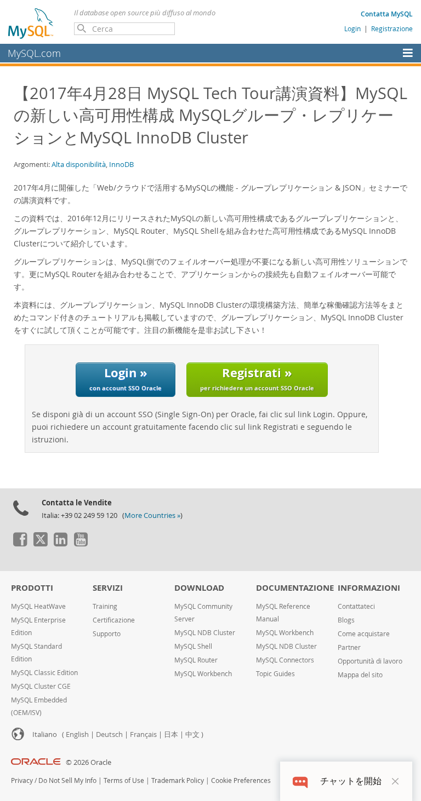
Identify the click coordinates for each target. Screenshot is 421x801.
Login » (125, 378)
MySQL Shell (193, 646)
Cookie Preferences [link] (241, 780)
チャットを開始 (351, 781)
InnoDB (121, 164)
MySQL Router (196, 660)
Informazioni (369, 587)
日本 (171, 734)
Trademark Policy (177, 780)
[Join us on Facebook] (20, 543)
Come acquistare (364, 634)
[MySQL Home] (31, 23)
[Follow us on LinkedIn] (60, 543)
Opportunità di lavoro (370, 661)
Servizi (108, 587)
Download (199, 587)
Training (105, 606)
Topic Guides (275, 674)
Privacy (22, 780)
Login (352, 28)
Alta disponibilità (79, 164)
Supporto (107, 634)
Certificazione (114, 620)
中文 (192, 734)
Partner (349, 647)
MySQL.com (34, 53)
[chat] (300, 781)
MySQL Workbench (203, 674)
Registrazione (392, 28)
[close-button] (395, 781)
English (77, 734)
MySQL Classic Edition (44, 673)
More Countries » (152, 515)
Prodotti (32, 587)
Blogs (346, 620)
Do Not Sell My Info (67, 780)
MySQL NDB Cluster (204, 633)
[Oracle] (36, 762)
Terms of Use (124, 780)
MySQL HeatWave (38, 606)
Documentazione (295, 587)
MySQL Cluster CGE (41, 686)
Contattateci (356, 606)
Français (143, 734)
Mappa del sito (360, 675)
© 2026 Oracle (88, 762)
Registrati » (257, 378)
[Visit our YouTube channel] (80, 543)
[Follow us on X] (40, 543)
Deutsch (109, 734)
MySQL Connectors (285, 660)
